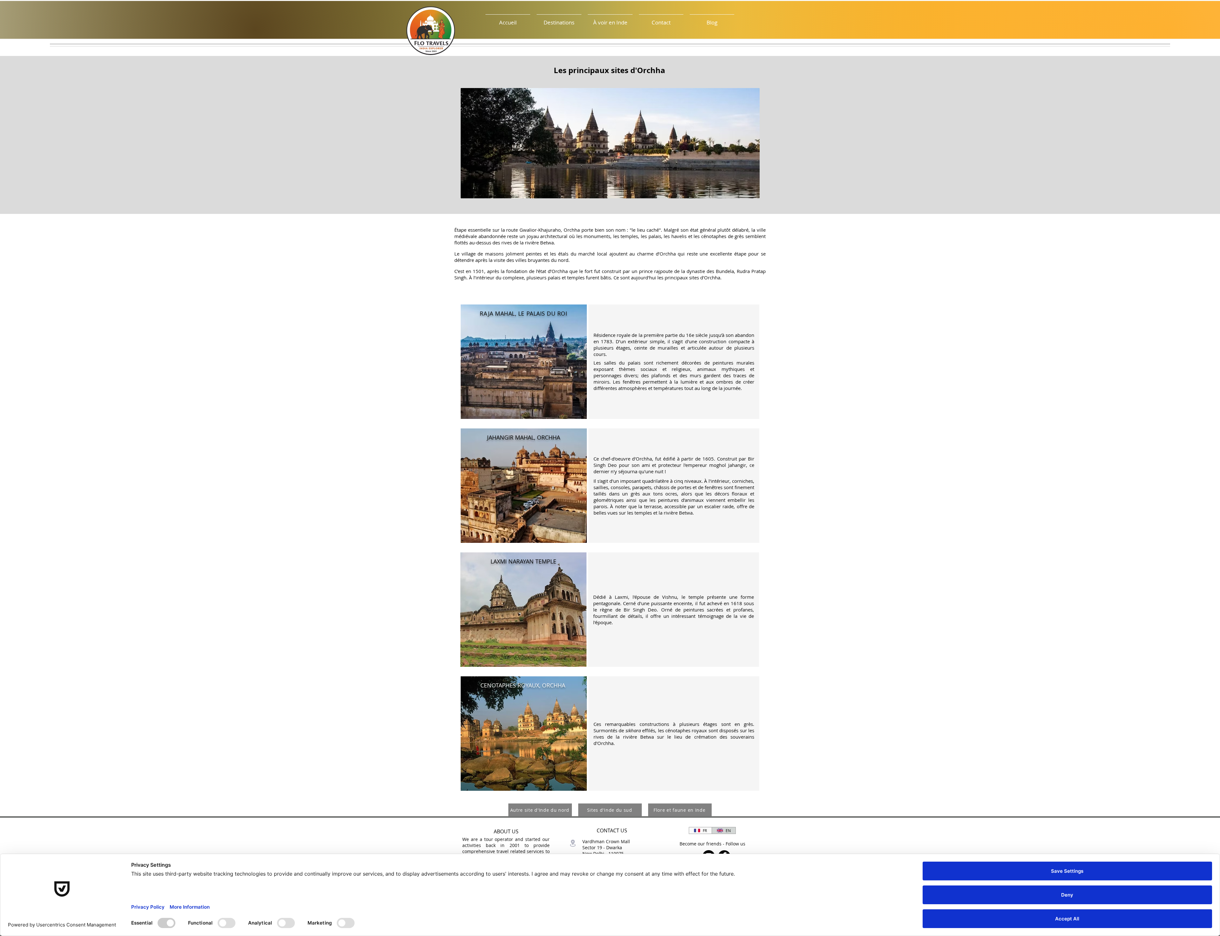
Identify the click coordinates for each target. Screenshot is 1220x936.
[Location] (573, 843)
